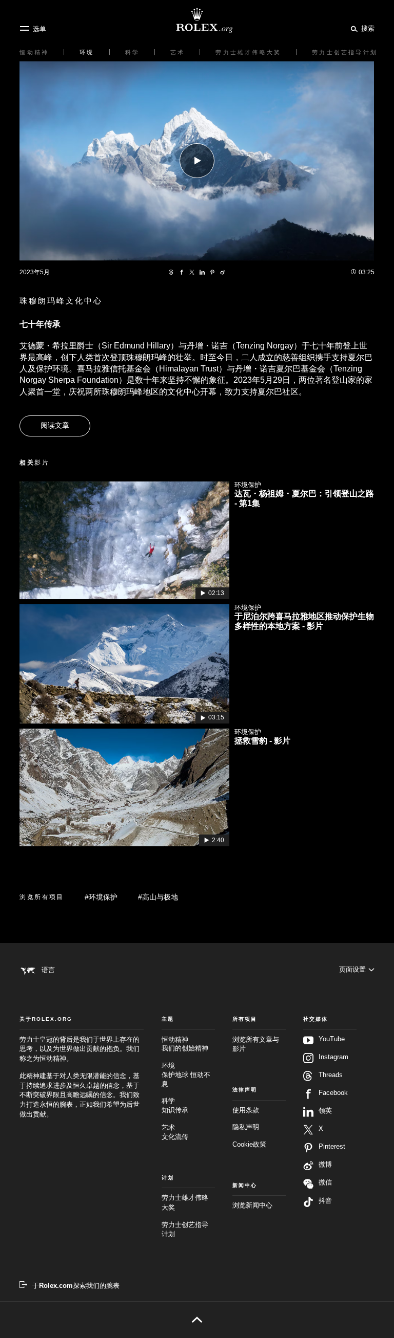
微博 (325, 1164)
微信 (325, 1182)
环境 (186, 1075)
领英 (325, 1110)
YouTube (332, 1039)
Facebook (333, 1092)
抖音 (325, 1200)
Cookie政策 (249, 1144)
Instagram (333, 1057)
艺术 (175, 1132)
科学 (175, 1106)
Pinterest (332, 1146)
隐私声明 (245, 1127)
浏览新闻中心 (252, 1205)
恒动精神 (185, 1044)
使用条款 (245, 1110)
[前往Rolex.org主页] (197, 20)
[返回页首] (196, 1319)
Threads (331, 1075)
